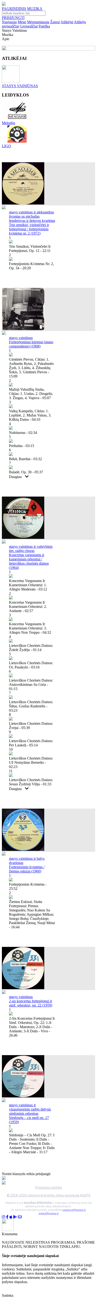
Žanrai (55, 22)
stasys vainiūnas (21, 338)
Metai (22, 22)
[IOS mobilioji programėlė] (10, 1217)
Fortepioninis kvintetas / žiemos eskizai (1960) (26, 869)
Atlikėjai (67, 22)
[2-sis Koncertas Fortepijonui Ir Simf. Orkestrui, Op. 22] (23, 988)
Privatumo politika (48, 1187)
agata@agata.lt (49, 1213)
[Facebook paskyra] (7, 1217)
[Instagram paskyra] (3, 1217)
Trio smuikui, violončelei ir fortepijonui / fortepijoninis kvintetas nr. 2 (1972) (29, 229)
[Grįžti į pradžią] (4, 4)
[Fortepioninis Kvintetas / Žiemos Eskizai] (23, 850)
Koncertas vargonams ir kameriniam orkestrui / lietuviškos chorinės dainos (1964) (29, 561)
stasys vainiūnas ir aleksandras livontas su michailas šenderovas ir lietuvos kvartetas (32, 216)
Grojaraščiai (29, 26)
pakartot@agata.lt (74, 1209)
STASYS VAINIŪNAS (20, 86)
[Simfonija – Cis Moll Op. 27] (23, 1096)
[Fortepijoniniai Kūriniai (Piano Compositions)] (23, 329)
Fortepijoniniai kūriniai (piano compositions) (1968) (31, 344)
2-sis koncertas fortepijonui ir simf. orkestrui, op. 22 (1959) (30, 1003)
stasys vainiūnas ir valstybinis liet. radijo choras (31, 548)
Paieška (44, 26)
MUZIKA (34, 9)
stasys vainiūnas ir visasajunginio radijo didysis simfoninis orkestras (30, 1109)
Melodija (8, 123)
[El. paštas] (20, 1217)
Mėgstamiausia (38, 22)
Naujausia (9, 22)
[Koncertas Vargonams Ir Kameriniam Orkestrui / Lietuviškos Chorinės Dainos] (23, 538)
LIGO (6, 146)
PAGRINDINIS (14, 9)
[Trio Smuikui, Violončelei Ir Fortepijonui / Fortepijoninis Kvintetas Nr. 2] (23, 203)
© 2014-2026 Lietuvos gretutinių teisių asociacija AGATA (48, 1195)
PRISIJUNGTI (13, 18)
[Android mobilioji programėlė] (15, 1217)
